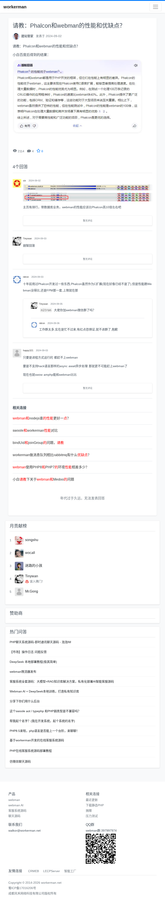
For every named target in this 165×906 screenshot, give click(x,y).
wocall (30, 553)
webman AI (15, 805)
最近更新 (92, 800)
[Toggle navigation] (156, 7)
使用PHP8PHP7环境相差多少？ (51, 467)
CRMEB (33, 871)
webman (14, 800)
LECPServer (51, 871)
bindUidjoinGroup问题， (38, 443)
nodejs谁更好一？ (41, 418)
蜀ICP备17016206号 (22, 888)
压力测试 (92, 816)
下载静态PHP (95, 805)
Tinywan (31, 576)
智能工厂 (70, 871)
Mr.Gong (31, 591)
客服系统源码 (17, 810)
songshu (31, 540)
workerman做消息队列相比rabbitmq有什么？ (52, 455)
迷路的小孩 (33, 565)
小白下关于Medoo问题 (43, 479)
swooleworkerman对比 (35, 430)
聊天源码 (14, 816)
